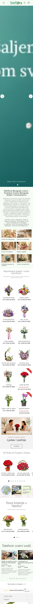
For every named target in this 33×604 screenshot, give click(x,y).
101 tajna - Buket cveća (8, 473)
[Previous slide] (2, 96)
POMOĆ (6, 599)
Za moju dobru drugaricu (9, 363)
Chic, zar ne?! (24, 319)
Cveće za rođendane (8, 239)
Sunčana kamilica (23, 529)
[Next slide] (31, 96)
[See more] (6, 490)
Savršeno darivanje (8, 297)
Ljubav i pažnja (21, 251)
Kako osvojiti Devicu (24, 341)
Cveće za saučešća (23, 264)
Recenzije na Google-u (15, 584)
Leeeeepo (9, 384)
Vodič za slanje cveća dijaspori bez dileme (9, 562)
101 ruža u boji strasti (23, 473)
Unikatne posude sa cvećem (7, 265)
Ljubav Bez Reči (24, 384)
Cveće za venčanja (23, 239)
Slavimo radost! (24, 297)
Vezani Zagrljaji (8, 341)
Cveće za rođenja (7, 251)
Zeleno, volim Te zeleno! (9, 408)
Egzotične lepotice (24, 408)
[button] (4, 3)
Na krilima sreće (24, 363)
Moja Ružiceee (8, 529)
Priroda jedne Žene (8, 319)
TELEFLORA (8, 596)
